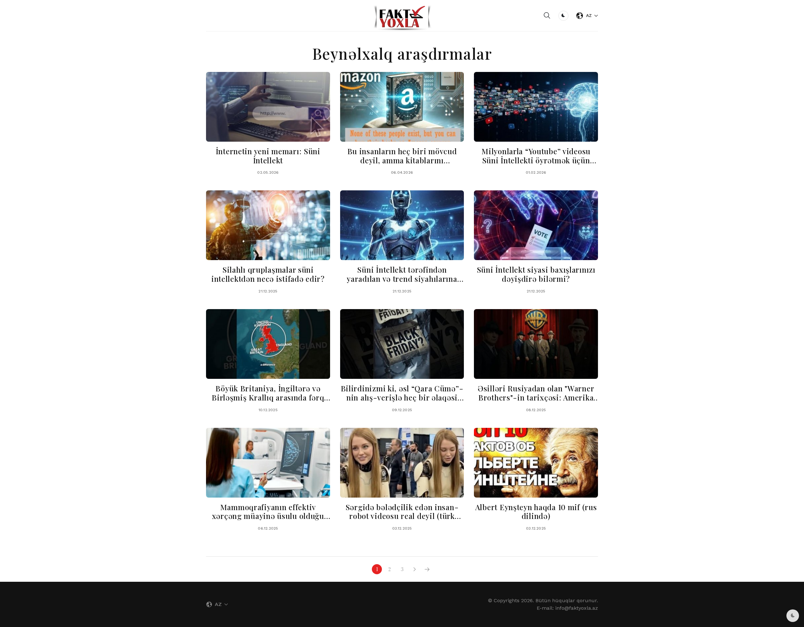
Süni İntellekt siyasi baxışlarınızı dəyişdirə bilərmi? (536, 274)
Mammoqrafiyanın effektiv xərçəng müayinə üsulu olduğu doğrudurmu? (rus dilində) (268, 516)
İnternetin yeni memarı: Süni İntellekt (268, 155)
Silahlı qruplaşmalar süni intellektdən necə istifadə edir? (268, 274)
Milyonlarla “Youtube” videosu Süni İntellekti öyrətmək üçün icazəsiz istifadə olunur (535, 160)
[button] (547, 15)
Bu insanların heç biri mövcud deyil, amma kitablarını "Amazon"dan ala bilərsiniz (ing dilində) (402, 164)
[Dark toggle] (563, 15)
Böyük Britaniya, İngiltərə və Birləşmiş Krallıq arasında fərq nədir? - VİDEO (268, 397)
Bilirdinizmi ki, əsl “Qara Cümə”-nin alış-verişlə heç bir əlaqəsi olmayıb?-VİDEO (402, 397)
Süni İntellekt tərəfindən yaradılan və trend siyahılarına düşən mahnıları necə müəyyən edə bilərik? (401, 283)
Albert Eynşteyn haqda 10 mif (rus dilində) (536, 511)
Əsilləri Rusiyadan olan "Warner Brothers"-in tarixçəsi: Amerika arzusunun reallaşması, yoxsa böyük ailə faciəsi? (536, 401)
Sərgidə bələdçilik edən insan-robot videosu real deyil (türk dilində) (402, 516)
